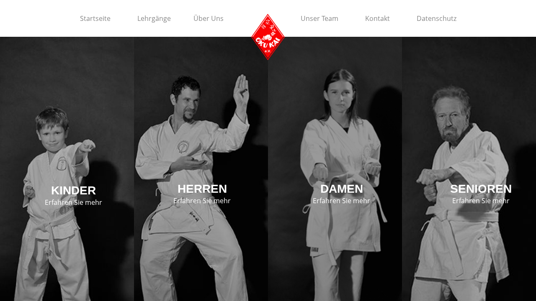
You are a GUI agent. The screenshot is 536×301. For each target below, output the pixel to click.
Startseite (95, 18)
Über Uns (208, 18)
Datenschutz (436, 18)
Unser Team (319, 18)
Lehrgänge (154, 18)
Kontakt (377, 18)
